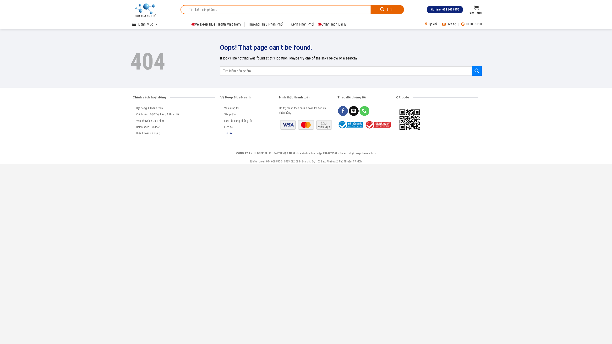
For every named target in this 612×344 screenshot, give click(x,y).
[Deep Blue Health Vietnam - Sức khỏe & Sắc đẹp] (151, 9)
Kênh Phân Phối (302, 24)
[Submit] (477, 70)
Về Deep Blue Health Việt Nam (218, 24)
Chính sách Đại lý (334, 24)
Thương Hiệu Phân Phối (265, 24)
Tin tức (228, 133)
